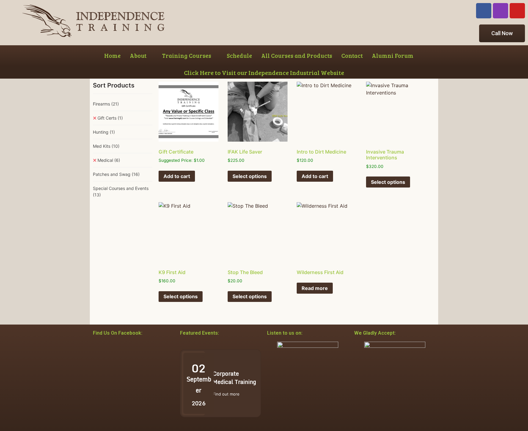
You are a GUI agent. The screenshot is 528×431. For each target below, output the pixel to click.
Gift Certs (110, 118)
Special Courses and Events (120, 191)
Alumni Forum (392, 55)
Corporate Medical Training (234, 377)
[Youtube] (517, 10)
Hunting (104, 132)
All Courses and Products (296, 55)
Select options (250, 176)
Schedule (239, 55)
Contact (352, 55)
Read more (315, 288)
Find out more (226, 394)
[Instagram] (500, 10)
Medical (108, 160)
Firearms (106, 103)
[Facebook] (483, 10)
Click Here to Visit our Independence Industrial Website (264, 72)
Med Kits (106, 146)
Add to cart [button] (176, 176)
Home (112, 55)
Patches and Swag (116, 174)
